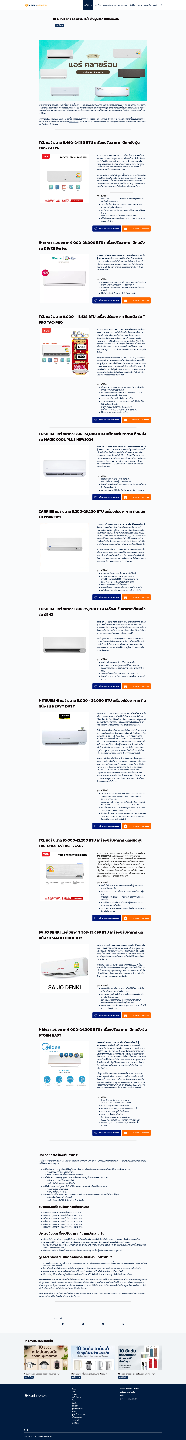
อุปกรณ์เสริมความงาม (109, 5)
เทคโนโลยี (98, 5)
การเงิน (155, 5)
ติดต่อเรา (123, 1395)
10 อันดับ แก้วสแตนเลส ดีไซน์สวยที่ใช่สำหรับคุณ (137, 1374)
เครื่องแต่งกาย (77, 1417)
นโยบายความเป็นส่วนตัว (128, 1399)
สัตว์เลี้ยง (132, 5)
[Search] (161, 5)
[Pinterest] (103, 1324)
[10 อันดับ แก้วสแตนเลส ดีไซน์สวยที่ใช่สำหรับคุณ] (140, 1358)
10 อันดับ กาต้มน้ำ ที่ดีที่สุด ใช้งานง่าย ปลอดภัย (89, 1374)
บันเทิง (74, 1403)
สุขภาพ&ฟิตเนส (123, 5)
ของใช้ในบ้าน (88, 5)
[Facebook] (63, 1324)
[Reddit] (123, 1324)
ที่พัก (73, 1400)
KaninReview (73, 122)
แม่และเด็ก (147, 5)
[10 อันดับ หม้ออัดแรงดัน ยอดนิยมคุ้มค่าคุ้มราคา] (46, 1358)
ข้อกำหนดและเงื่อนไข (127, 1392)
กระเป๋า (74, 1391)
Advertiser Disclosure (129, 1388)
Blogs (74, 1389)
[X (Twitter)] (83, 1324)
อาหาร (140, 5)
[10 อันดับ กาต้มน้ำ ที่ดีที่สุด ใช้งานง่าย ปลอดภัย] (93, 1358)
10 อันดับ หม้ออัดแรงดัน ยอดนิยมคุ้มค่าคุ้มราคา (42, 1374)
